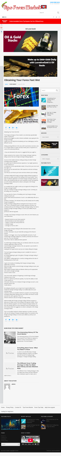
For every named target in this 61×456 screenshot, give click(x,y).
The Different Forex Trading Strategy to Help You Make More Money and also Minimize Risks (27, 365)
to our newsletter (55, 2)
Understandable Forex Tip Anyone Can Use (52, 126)
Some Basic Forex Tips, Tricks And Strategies (51, 121)
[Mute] (35, 444)
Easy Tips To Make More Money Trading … (51, 114)
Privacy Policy (9, 407)
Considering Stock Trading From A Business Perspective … (51, 100)
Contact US (18, 407)
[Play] (23, 444)
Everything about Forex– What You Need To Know (27, 348)
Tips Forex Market (28, 407)
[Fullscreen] (38, 444)
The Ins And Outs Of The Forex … (52, 420)
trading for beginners (7, 411)
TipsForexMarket (56, 450)
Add (6, 109)
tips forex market (5, 450)
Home (3, 407)
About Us (3, 436)
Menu (3, 17)
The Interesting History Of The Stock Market (27, 333)
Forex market (12, 84)
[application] (30, 440)
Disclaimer (3, 439)
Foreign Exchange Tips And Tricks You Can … (52, 106)
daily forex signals (50, 407)
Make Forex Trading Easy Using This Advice (52, 425)
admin (6, 84)
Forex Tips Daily (38, 407)
